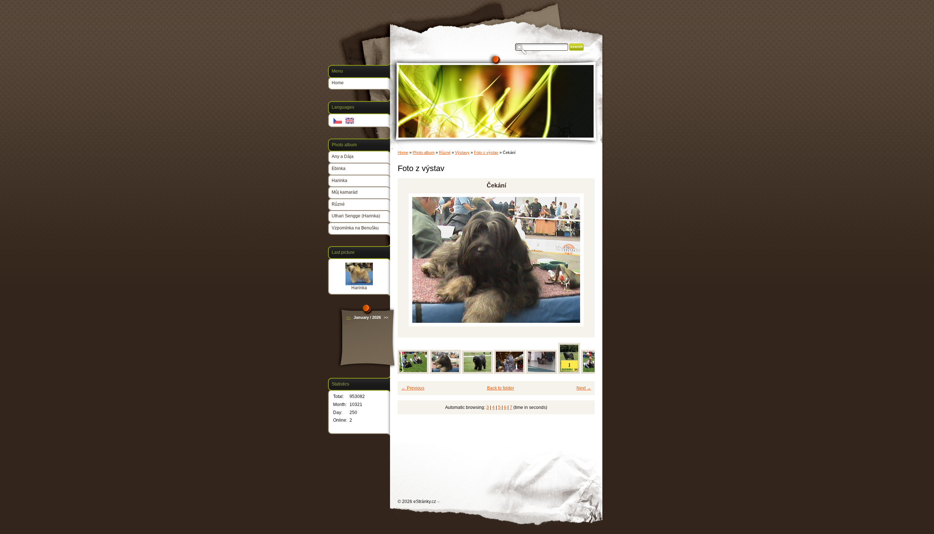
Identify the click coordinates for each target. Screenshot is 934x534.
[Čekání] (445, 372)
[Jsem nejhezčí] (509, 372)
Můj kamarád (345, 192)
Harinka (339, 180)
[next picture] (583, 259)
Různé (445, 152)
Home (403, 152)
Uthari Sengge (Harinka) (356, 215)
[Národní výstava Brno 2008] (541, 372)
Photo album (424, 152)
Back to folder (500, 388)
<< (348, 317)
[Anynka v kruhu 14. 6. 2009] (413, 372)
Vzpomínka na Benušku (355, 228)
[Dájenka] (477, 372)
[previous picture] (409, 259)
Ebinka (339, 168)
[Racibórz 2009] (569, 372)
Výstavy (462, 152)
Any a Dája (343, 156)
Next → (583, 388)
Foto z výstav (486, 152)
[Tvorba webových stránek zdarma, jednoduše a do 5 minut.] (438, 502)
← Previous (412, 388)
